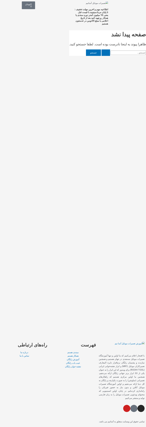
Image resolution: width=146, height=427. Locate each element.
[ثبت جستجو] (106, 52)
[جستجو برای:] (123, 52)
